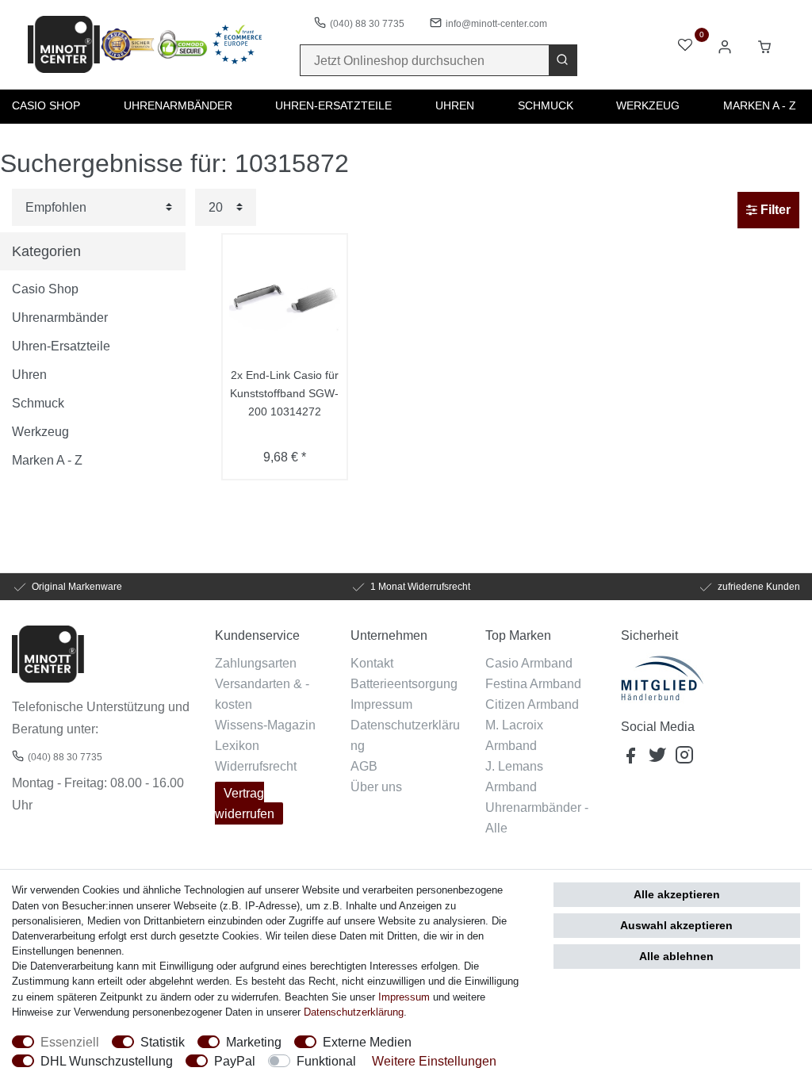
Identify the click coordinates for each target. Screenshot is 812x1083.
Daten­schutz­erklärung (354, 1011)
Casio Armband (529, 663)
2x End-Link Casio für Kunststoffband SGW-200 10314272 (284, 393)
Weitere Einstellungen (434, 1061)
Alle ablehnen (676, 956)
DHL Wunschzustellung (106, 1061)
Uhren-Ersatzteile (333, 105)
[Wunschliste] (685, 46)
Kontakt (371, 663)
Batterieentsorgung (404, 683)
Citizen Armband (532, 704)
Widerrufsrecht (256, 766)
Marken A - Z (759, 105)
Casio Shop (46, 105)
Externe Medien (367, 1042)
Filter (774, 209)
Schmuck (545, 105)
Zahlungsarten (256, 663)
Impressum (381, 704)
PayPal (234, 1061)
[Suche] (562, 60)
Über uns (376, 786)
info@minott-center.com (496, 23)
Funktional (326, 1061)
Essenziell (69, 1042)
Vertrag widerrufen (244, 803)
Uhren (454, 105)
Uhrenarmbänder (178, 105)
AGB (363, 766)
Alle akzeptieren (677, 894)
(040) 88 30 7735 (367, 23)
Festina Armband (533, 683)
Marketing (254, 1042)
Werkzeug (648, 105)
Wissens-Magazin (265, 725)
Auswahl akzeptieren (676, 925)
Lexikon (237, 745)
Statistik (162, 1042)
